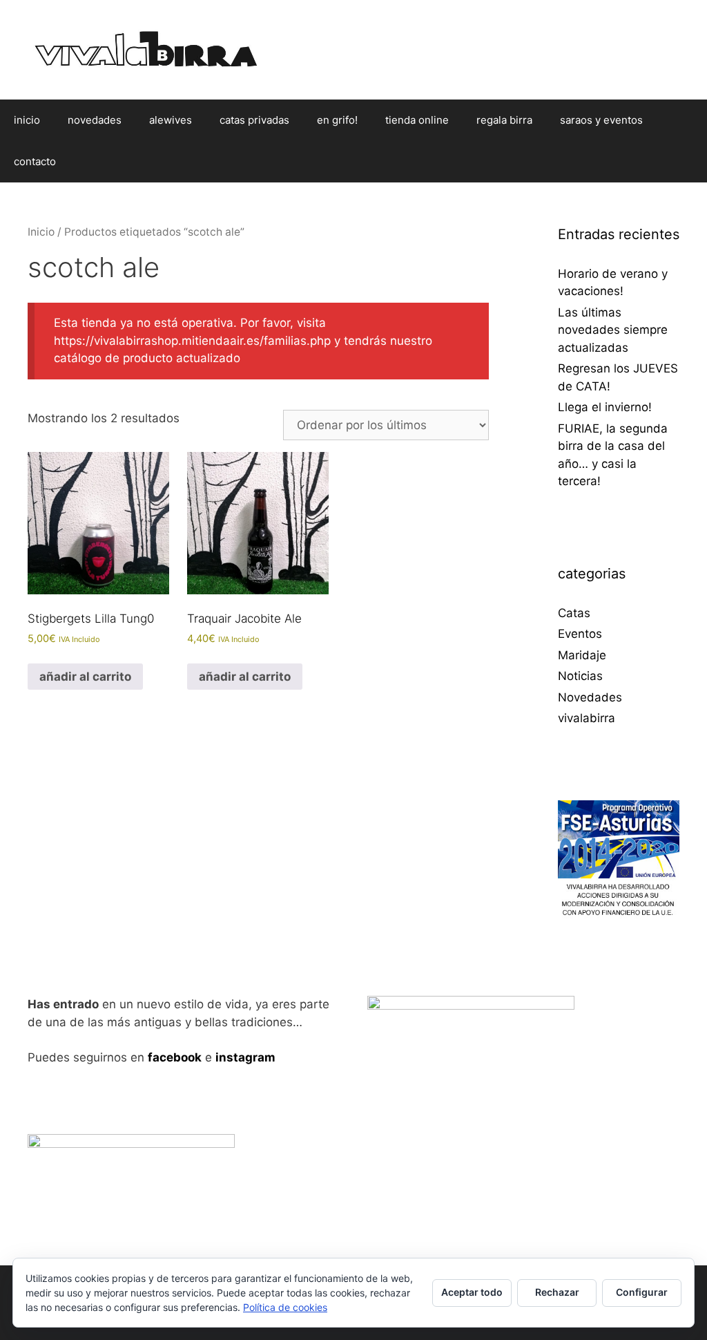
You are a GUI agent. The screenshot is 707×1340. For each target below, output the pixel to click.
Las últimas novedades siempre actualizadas (613, 330)
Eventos (580, 634)
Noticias (580, 676)
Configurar (642, 1292)
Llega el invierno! (605, 407)
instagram (245, 1057)
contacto (35, 161)
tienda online (417, 119)
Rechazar (557, 1292)
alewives (170, 119)
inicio (27, 119)
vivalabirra (586, 718)
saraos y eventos (601, 119)
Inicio (41, 231)
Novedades (590, 697)
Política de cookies (285, 1307)
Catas (574, 613)
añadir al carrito (85, 676)
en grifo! (337, 119)
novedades (95, 119)
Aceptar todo (472, 1292)
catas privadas (254, 119)
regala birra (504, 119)
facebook (175, 1057)
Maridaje (582, 655)
